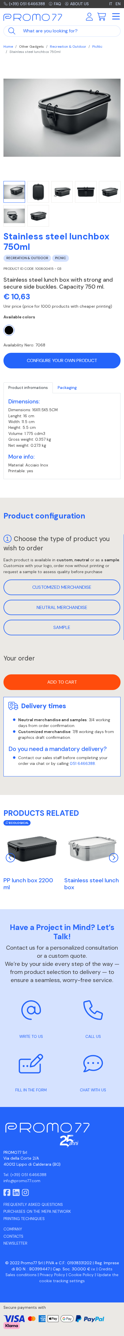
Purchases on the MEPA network (37, 1211)
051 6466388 (82, 763)
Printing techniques (24, 1218)
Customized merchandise (61, 587)
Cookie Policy (81, 1274)
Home (8, 46)
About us (79, 3)
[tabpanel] (62, 436)
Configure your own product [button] (62, 360)
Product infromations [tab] (28, 387)
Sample (61, 627)
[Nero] (8, 330)
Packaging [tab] (67, 387)
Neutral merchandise (62, 607)
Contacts (13, 1236)
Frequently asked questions (33, 1204)
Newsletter (15, 1243)
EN (118, 3)
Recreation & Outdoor (68, 46)
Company (12, 1229)
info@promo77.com (21, 1180)
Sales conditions (21, 1274)
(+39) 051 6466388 (27, 3)
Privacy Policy (52, 1274)
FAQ (57, 3)
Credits (105, 1269)
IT (111, 3)
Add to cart (62, 682)
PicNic (97, 46)
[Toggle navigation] (116, 17)
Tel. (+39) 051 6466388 (24, 1174)
